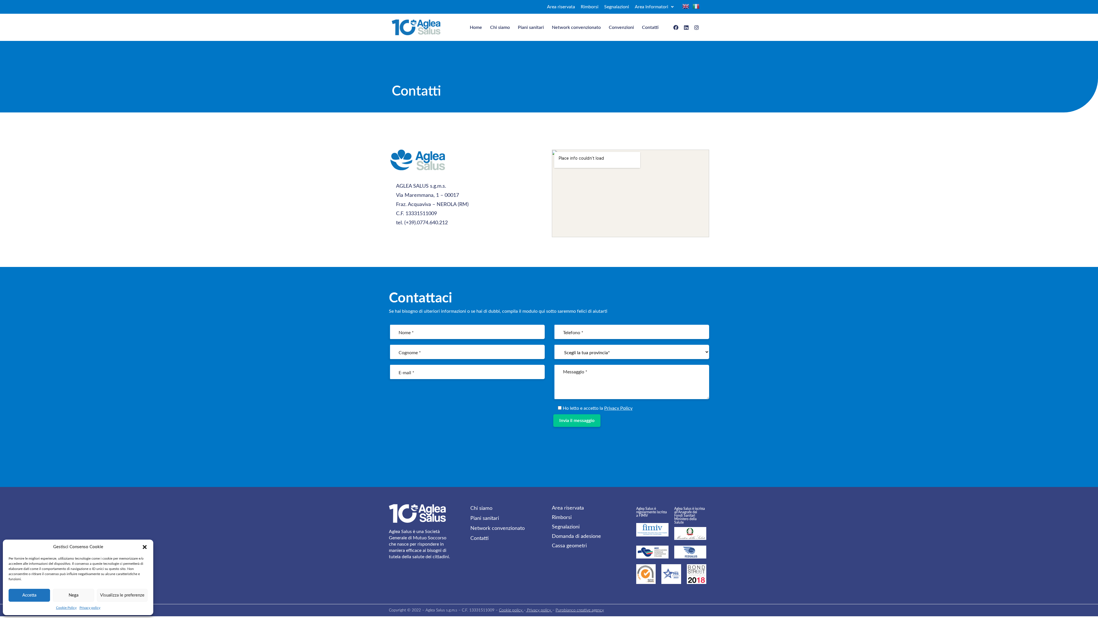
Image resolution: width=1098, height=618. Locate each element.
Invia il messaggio (576, 420)
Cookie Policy (66, 607)
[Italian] (696, 6)
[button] (145, 547)
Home (476, 27)
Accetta (29, 595)
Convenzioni (621, 27)
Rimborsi (589, 7)
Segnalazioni (616, 7)
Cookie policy (511, 610)
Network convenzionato (576, 27)
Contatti (650, 27)
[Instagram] (696, 27)
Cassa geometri (569, 545)
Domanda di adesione (576, 536)
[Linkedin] (686, 27)
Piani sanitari (531, 27)
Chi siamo (500, 27)
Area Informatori (651, 7)
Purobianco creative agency (580, 610)
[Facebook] (676, 27)
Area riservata (561, 7)
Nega (73, 595)
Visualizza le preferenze (122, 595)
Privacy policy (89, 607)
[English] (687, 6)
